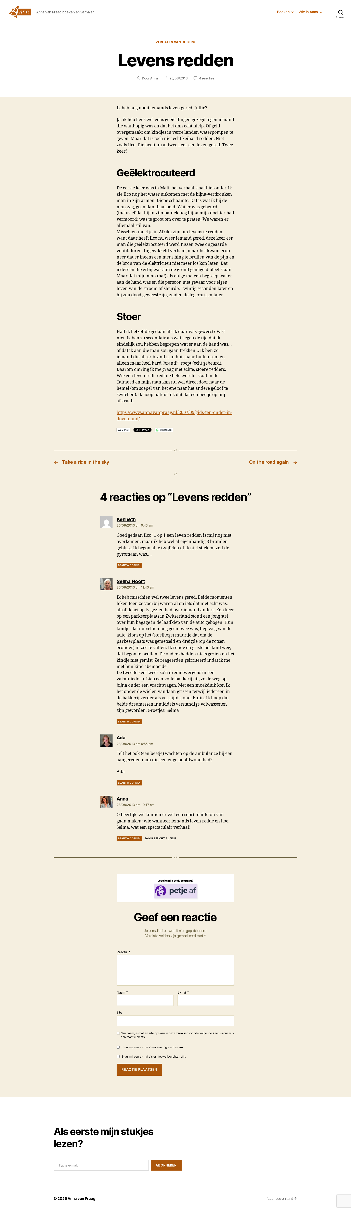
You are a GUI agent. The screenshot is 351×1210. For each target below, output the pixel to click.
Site (119, 1012)
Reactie (123, 952)
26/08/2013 (178, 78)
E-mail (183, 992)
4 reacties (206, 78)
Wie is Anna (308, 12)
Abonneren (166, 1165)
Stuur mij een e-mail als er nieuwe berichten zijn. (154, 1056)
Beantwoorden (129, 565)
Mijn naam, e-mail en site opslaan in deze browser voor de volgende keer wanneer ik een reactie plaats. (177, 1035)
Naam (122, 992)
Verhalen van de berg (175, 42)
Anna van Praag (81, 1198)
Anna (154, 78)
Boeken (283, 12)
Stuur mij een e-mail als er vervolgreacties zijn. (153, 1047)
